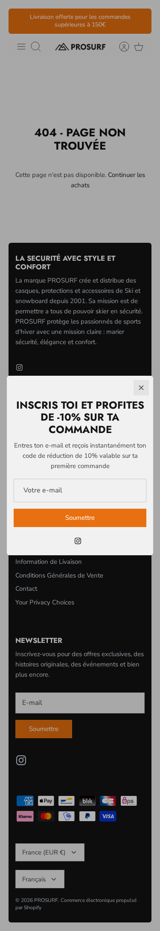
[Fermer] (141, 387)
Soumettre (80, 517)
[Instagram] (78, 540)
